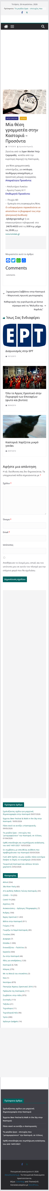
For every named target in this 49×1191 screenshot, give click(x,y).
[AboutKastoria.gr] (6, 26)
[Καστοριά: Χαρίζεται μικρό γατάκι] (24, 416)
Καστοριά (7, 965)
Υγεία (5, 1017)
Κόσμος (6, 969)
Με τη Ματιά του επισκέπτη (15, 973)
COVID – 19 (7, 895)
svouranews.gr (12, 234)
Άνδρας (6, 912)
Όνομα (7, 519)
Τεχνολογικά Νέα (10, 1012)
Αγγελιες (6, 904)
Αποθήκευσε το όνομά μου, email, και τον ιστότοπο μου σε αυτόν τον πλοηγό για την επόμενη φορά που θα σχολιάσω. (24, 566)
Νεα (4, 978)
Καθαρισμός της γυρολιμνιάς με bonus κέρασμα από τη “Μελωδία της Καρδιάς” (23, 305)
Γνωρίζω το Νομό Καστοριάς (15, 930)
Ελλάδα (6, 943)
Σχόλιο (7, 483)
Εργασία (23, 118)
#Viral (5, 882)
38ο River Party (9, 886)
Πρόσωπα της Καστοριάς (14, 991)
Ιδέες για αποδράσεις (12, 960)
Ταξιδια (6, 1004)
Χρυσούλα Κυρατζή (26, 146)
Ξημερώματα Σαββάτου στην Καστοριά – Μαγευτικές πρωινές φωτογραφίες (25, 293)
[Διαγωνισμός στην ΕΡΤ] (24, 325)
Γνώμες (6, 925)
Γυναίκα (6, 934)
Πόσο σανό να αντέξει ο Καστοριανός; (19, 825)
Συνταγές (7, 999)
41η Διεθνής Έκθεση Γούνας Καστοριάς (20, 891)
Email (6, 532)
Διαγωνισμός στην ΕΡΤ (19, 351)
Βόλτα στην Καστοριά (12, 921)
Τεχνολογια (8, 1008)
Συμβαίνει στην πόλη (12, 995)
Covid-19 (6, 899)
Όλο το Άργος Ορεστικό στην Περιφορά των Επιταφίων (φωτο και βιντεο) (23, 396)
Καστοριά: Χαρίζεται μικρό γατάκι (21, 443)
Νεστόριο (7, 982)
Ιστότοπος (8, 544)
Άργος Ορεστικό (12, 118)
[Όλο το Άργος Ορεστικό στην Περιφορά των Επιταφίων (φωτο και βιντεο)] (24, 367)
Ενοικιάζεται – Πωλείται (13, 947)
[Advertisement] (24, 63)
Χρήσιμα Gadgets (10, 1021)
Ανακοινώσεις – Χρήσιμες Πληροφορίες (20, 908)
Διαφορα (6, 938)
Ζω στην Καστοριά (11, 956)
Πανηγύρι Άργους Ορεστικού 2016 (18, 986)
